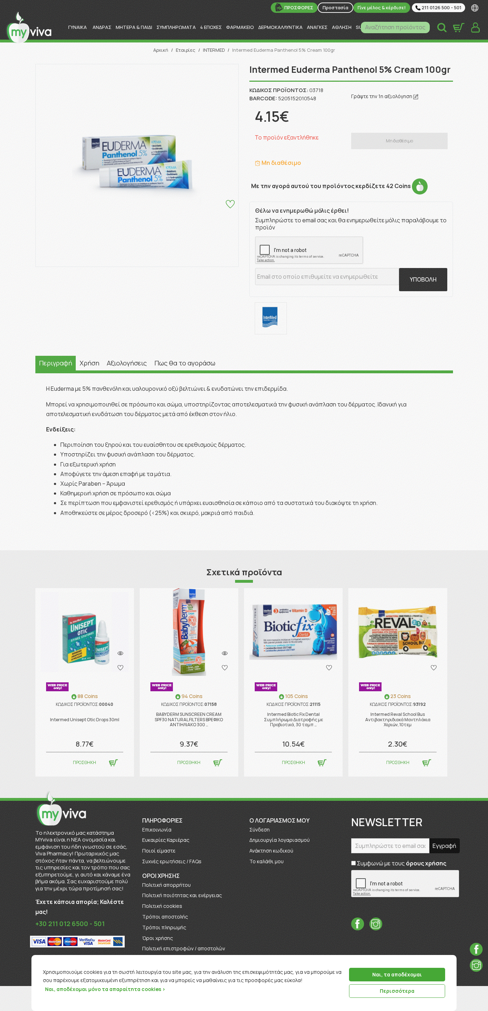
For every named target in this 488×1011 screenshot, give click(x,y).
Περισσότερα (397, 990)
